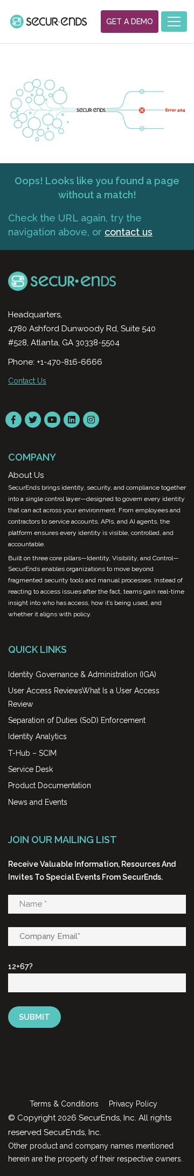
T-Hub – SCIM (32, 753)
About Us (26, 475)
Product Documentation (49, 785)
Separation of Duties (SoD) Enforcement (77, 720)
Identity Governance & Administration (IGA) (82, 674)
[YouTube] (52, 420)
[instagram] (91, 420)
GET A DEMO (129, 21)
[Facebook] (13, 420)
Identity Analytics (37, 736)
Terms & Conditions (64, 1104)
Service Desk (30, 769)
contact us (129, 232)
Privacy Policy (133, 1104)
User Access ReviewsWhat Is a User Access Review (84, 697)
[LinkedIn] (72, 420)
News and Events (37, 802)
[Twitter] (33, 420)
